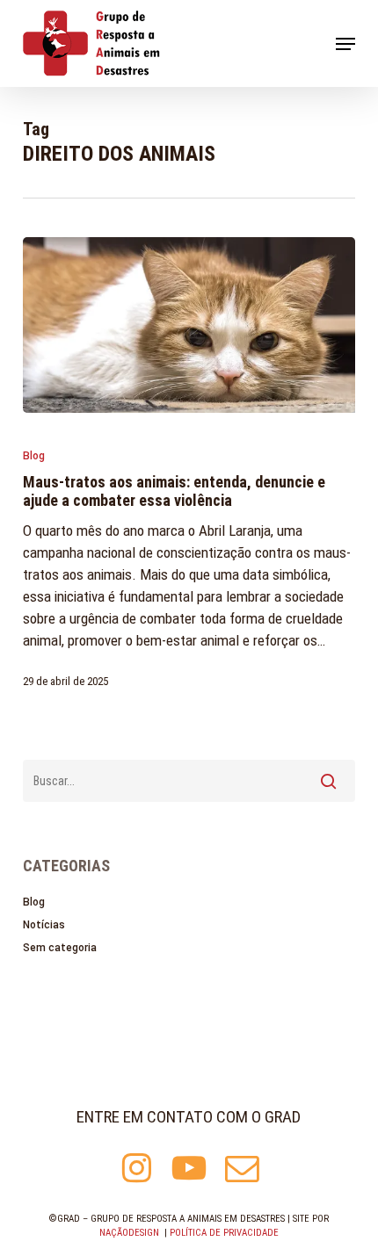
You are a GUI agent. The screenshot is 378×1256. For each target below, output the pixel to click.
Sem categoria (60, 948)
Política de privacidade (224, 1232)
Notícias (44, 925)
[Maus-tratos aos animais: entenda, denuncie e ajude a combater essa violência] (189, 325)
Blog (34, 456)
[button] (345, 44)
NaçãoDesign (129, 1232)
